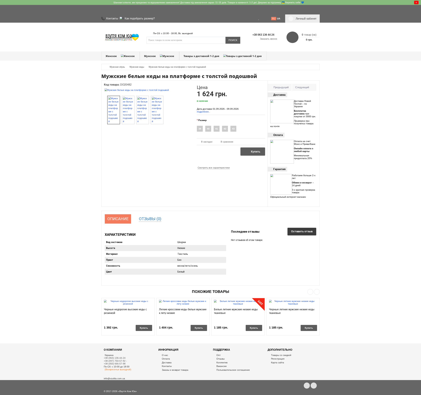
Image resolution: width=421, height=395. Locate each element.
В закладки (206, 142)
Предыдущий (281, 87)
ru (273, 18)
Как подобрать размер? (140, 18)
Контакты (112, 18)
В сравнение (227, 142)
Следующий (302, 87)
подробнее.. (203, 111)
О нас (165, 355)
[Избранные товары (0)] (258, 18)
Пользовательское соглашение (233, 370)
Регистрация (278, 358)
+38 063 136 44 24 (263, 34)
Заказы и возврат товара (175, 370)
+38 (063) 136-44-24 (114, 358)
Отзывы (220, 358)
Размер (202, 120)
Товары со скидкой (281, 355)
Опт (218, 355)
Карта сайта (277, 362)
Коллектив (221, 362)
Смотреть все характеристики (214, 167)
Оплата (166, 358)
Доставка (167, 362)
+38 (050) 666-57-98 (114, 363)
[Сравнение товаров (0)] (263, 18)
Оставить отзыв (302, 231)
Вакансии (221, 366)
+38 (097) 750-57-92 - (116, 361)
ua (278, 18)
